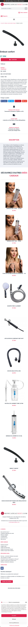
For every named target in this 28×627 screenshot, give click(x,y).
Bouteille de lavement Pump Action (14, 403)
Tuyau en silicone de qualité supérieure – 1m (14, 273)
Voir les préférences (14, 622)
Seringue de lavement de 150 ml (14, 436)
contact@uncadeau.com (14, 522)
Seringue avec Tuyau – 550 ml (14, 208)
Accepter (14, 615)
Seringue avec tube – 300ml (14, 241)
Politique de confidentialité (14, 625)
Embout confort (14, 468)
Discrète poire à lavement (14, 306)
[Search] (26, 8)
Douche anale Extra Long (14, 371)
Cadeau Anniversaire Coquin (10, 23)
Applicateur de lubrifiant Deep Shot (14, 338)
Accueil (2, 23)
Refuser (14, 619)
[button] (26, 602)
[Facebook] (2, 568)
